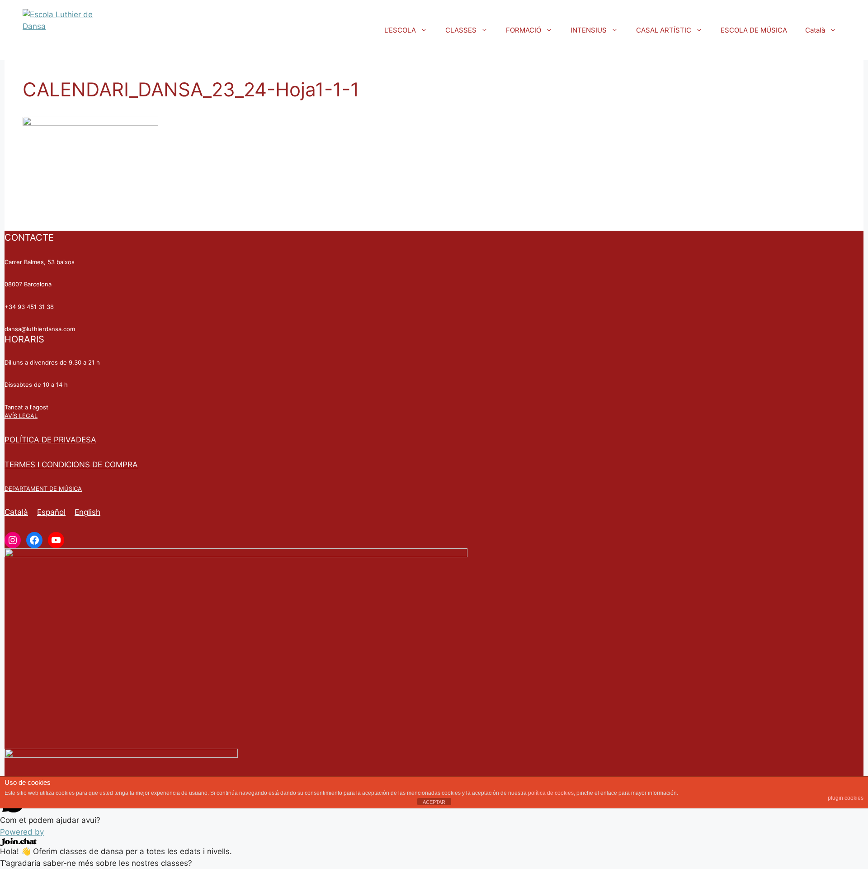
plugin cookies (845, 798)
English (87, 512)
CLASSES (460, 30)
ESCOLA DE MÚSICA (754, 30)
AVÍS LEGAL (21, 415)
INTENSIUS (589, 30)
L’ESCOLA (400, 30)
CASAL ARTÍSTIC (663, 30)
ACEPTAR (434, 802)
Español (51, 512)
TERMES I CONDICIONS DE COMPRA (71, 464)
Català (815, 30)
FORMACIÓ (523, 30)
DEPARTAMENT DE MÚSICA (43, 488)
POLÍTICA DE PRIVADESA (50, 439)
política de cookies (551, 793)
